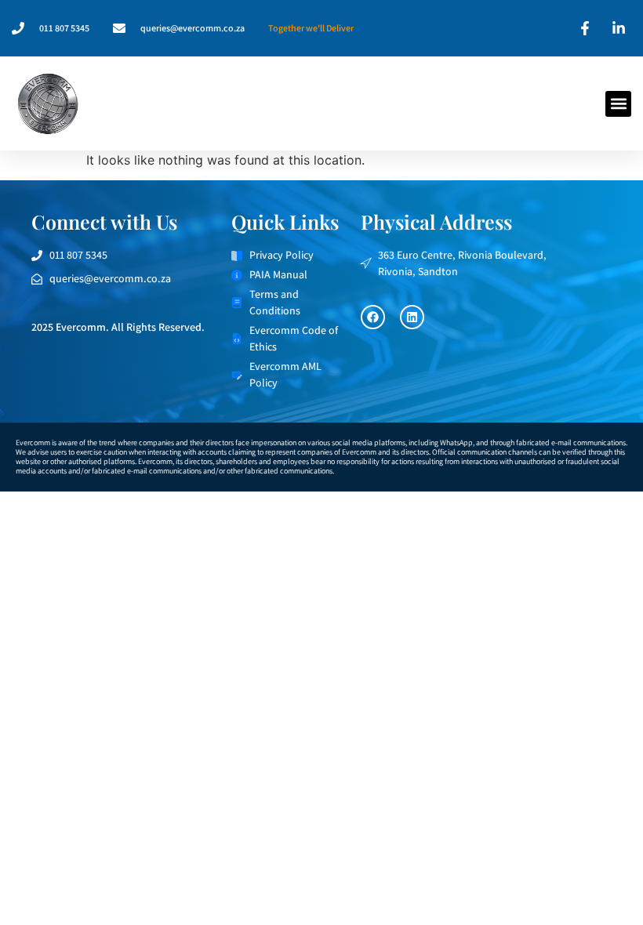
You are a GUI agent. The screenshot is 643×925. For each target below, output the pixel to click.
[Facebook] (373, 317)
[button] (618, 104)
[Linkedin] (412, 317)
